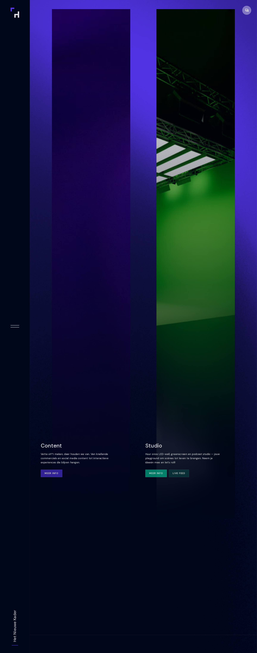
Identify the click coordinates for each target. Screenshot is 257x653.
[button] (246, 10)
